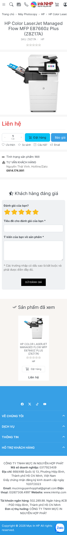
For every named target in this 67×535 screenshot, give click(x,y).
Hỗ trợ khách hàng (18, 447)
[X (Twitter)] (30, 404)
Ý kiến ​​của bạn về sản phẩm (23, 237)
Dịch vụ (8, 426)
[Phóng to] (33, 83)
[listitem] (33, 83)
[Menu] (4, 4)
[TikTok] (37, 404)
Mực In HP (33, 525)
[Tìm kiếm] (11, 4)
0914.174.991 (15, 170)
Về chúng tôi (12, 416)
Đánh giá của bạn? (16, 205)
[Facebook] (22, 404)
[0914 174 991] (26, 4)
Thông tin (10, 437)
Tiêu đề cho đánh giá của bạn (23, 221)
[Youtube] (45, 404)
